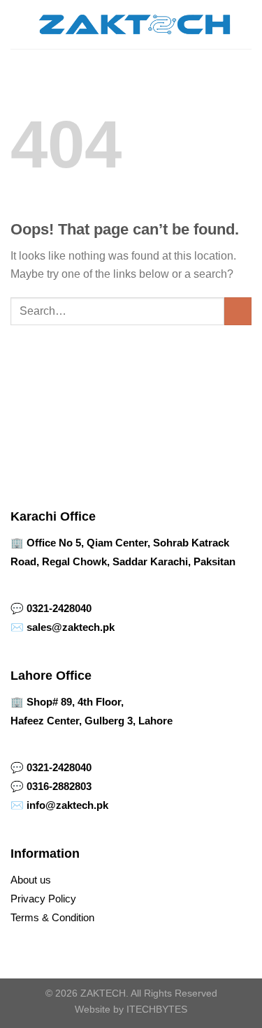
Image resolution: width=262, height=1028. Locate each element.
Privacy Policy (43, 898)
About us (30, 880)
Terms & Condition (52, 917)
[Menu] (18, 24)
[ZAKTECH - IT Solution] (134, 24)
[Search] (246, 24)
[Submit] (238, 311)
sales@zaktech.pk (71, 627)
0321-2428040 (59, 608)
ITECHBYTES (156, 1009)
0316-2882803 (59, 786)
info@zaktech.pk (67, 805)
